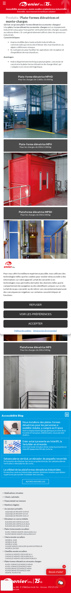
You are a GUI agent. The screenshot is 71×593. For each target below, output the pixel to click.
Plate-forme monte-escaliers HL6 (20, 532)
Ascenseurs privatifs (13, 509)
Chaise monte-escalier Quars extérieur (23, 546)
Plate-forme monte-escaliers (16, 529)
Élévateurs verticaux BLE (17, 526)
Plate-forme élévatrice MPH (18, 566)
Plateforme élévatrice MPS (17, 571)
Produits (12, 18)
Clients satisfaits (11, 497)
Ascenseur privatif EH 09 (16, 514)
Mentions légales (11, 505)
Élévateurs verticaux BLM (17, 524)
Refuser (35, 304)
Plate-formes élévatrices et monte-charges (22, 561)
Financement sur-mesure (15, 501)
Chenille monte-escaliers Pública (21, 558)
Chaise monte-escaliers (14, 537)
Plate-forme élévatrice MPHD (19, 564)
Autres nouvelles (35, 482)
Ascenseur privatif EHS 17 (17, 516)
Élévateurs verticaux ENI (17, 522)
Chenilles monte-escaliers (15, 551)
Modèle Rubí (11, 542)
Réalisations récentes (13, 493)
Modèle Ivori (11, 544)
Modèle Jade (11, 540)
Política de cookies (22, 330)
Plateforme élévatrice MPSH (18, 568)
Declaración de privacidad (45, 330)
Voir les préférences (35, 314)
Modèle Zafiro (12, 548)
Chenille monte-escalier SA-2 (18, 554)
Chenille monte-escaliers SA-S (19, 556)
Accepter (35, 323)
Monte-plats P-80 (13, 573)
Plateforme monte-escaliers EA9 (20, 534)
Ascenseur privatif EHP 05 (17, 512)
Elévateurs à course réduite (16, 519)
